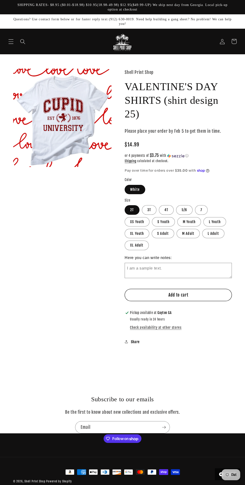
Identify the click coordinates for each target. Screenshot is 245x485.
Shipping (130, 161)
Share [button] (135, 341)
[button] (11, 41)
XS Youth (137, 221)
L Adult (213, 233)
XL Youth (137, 233)
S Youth (163, 221)
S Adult (163, 233)
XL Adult (136, 245)
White (135, 189)
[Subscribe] (164, 427)
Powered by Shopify (59, 481)
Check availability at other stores (155, 327)
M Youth (189, 221)
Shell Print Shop (34, 481)
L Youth (215, 221)
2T (132, 209)
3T (149, 209)
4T (166, 209)
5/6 (184, 209)
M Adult (188, 233)
